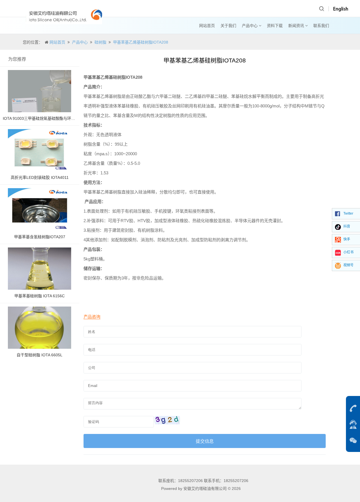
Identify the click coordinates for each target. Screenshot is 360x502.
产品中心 (250, 25)
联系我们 (321, 25)
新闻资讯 (296, 25)
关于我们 (228, 25)
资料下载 (275, 25)
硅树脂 (100, 42)
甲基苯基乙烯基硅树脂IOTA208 (140, 42)
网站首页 (207, 25)
